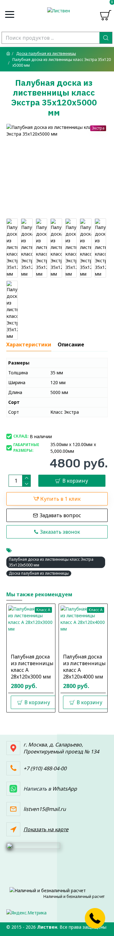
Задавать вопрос (60, 515)
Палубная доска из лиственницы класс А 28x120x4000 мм (84, 666)
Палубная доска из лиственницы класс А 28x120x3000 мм (32, 666)
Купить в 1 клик (60, 498)
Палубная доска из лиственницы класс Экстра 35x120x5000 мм (51, 562)
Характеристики (28, 344)
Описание (71, 344)
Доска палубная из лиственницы (46, 53)
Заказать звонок (60, 531)
